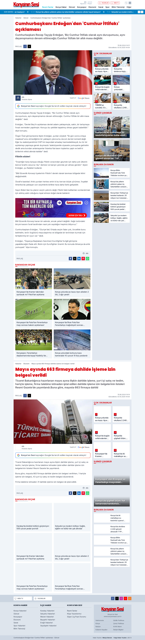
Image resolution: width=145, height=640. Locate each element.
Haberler (18, 18)
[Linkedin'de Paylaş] (79, 258)
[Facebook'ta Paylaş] (25, 46)
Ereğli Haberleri (46, 623)
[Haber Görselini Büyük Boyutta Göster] (53, 72)
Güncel (72, 7)
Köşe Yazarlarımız (74, 614)
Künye (98, 623)
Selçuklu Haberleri (47, 614)
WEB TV (116, 3)
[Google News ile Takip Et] (83, 98)
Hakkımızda (100, 620)
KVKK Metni (117, 626)
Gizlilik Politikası (118, 620)
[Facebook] (112, 598)
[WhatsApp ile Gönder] (87, 258)
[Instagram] (121, 598)
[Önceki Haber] (139, 12)
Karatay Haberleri (47, 611)
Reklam (98, 626)
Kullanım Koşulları (101, 630)
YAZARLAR (105, 3)
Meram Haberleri (47, 617)
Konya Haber (61, 7)
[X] (117, 598)
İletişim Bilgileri (118, 630)
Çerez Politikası (118, 623)
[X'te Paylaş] (29, 46)
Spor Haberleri (19, 626)
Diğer (129, 7)
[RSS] (129, 598)
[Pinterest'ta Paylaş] (83, 258)
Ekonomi (92, 7)
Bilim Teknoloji (118, 7)
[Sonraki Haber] (142, 12)
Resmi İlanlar (72, 611)
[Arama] (126, 2)
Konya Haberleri (20, 611)
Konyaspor (81, 7)
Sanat (100, 7)
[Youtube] (125, 598)
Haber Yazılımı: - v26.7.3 (112, 638)
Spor (107, 7)
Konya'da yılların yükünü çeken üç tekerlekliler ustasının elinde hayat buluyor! (51, 12)
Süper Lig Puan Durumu (76, 617)
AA (27, 98)
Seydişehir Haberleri (48, 626)
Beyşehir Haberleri (47, 620)
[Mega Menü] (129, 2)
